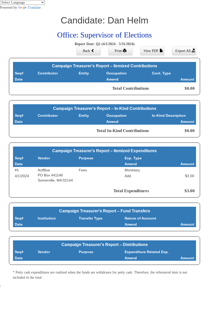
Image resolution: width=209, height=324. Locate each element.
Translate (34, 7)
